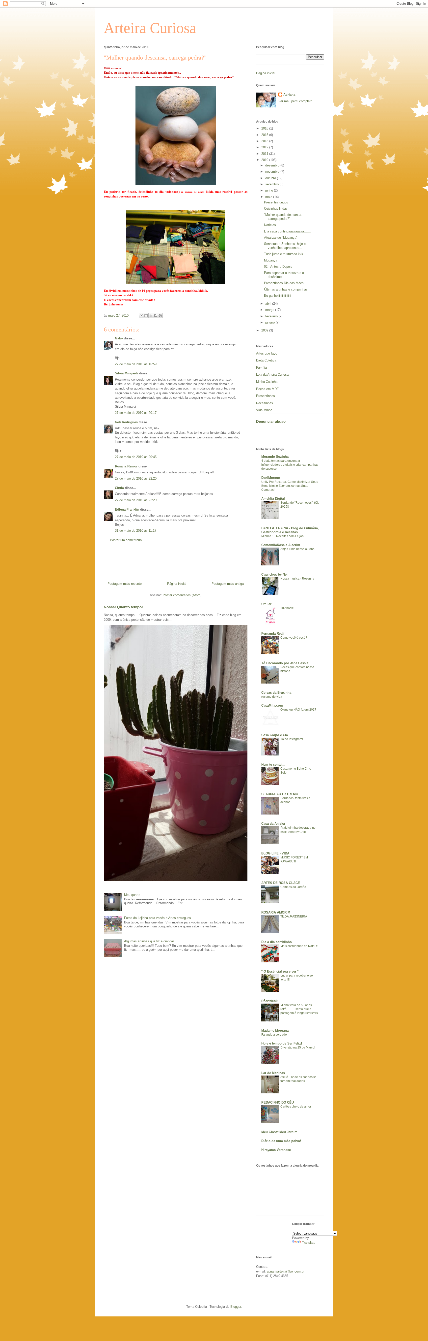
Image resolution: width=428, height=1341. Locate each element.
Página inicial (176, 584)
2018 (265, 128)
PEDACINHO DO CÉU (277, 1102)
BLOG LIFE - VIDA (275, 853)
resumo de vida (271, 696)
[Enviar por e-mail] (141, 315)
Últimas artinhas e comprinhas (286, 289)
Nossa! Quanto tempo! (123, 607)
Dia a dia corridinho (276, 942)
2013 (265, 141)
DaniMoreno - (271, 478)
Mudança (270, 260)
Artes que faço (266, 353)
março (270, 310)
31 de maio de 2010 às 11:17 (135, 530)
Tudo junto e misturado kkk (283, 254)
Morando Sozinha (275, 456)
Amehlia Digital (273, 498)
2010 (265, 160)
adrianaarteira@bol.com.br (285, 1271)
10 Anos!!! (287, 608)
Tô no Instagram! (291, 739)
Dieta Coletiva (266, 360)
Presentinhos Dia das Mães (284, 283)
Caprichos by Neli (275, 574)
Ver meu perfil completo (295, 101)
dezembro (272, 165)
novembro (272, 171)
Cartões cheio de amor (295, 1106)
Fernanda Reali (272, 633)
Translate (308, 1242)
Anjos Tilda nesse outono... (298, 549)
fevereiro (272, 316)
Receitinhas (264, 403)
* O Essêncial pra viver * (279, 971)
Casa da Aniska (273, 823)
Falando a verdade (274, 1034)
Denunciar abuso (271, 421)
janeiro (270, 322)
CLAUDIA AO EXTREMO (279, 794)
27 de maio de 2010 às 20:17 (136, 413)
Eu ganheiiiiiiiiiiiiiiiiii (277, 295)
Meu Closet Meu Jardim (279, 1132)
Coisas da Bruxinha (276, 692)
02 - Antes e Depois (278, 266)
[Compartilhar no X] (150, 315)
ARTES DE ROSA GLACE (280, 883)
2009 (265, 330)
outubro (271, 178)
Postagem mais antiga (228, 584)
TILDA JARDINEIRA (293, 916)
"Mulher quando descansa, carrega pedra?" (283, 217)
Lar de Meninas (273, 1073)
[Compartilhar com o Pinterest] (160, 315)
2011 (265, 154)
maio (269, 197)
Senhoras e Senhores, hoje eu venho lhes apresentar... (285, 246)
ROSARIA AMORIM (275, 912)
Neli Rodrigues (126, 422)
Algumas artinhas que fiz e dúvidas (149, 941)
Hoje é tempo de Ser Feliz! (281, 1043)
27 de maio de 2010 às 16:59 (136, 364)
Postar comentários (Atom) (182, 595)
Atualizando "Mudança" (280, 237)
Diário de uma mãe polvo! (281, 1141)
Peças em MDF (267, 389)
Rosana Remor (126, 466)
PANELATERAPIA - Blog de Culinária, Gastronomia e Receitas (290, 530)
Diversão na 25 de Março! (297, 1047)
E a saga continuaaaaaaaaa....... (287, 231)
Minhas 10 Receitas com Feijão (282, 536)
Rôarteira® (269, 1001)
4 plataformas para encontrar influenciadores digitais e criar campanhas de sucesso (289, 464)
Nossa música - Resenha (297, 578)
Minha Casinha (266, 382)
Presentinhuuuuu (276, 202)
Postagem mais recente (124, 584)
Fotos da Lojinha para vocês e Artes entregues (157, 918)
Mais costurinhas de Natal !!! (299, 946)
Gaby (119, 338)
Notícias (270, 225)
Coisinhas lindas (276, 208)
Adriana (289, 95)
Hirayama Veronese (276, 1150)
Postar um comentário (126, 540)
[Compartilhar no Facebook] (155, 315)
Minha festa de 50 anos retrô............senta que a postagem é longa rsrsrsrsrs (299, 1009)
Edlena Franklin (127, 509)
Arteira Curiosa (150, 28)
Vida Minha (264, 410)
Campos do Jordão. (293, 887)
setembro (272, 184)
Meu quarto (132, 895)
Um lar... (267, 604)
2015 (265, 135)
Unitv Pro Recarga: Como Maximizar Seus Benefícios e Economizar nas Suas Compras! (289, 485)
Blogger (235, 1306)
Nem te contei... (273, 764)
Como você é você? (293, 637)
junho (269, 190)
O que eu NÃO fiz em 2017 (298, 709)
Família (261, 367)
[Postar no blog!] (146, 315)
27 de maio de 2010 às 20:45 (136, 457)
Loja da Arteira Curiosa (272, 374)
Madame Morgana (275, 1030)
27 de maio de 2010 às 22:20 (136, 478)
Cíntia (119, 488)
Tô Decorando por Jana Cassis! (285, 663)
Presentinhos (265, 396)
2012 (265, 147)
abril (268, 303)
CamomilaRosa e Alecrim (280, 545)
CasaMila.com (272, 705)
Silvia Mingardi (126, 373)
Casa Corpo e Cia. (275, 735)
